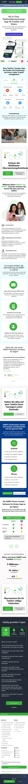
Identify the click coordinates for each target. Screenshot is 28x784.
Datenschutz (9, 771)
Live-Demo (19, 414)
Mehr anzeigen (14, 703)
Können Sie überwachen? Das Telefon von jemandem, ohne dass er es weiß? (12, 646)
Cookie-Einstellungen (6, 773)
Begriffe (3, 771)
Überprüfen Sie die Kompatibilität (19, 173)
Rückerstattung (16, 771)
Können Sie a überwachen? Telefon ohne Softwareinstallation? (11, 680)
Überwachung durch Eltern (19, 728)
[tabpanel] (14, 367)
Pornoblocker (5, 741)
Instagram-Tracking (6, 725)
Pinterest (18, 753)
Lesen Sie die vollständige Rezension (12, 537)
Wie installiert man (6, 755)
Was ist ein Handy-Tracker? (9, 642)
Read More (14, 778)
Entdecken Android (7, 493)
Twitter (17, 751)
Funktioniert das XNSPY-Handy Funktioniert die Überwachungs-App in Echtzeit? (12, 669)
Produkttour (4, 750)
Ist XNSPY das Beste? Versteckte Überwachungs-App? (10, 675)
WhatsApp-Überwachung (7, 722)
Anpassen (20, 781)
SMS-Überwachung (6, 731)
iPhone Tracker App (19, 725)
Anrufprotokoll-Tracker (7, 729)
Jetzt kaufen (19, 1)
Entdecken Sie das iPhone (19, 493)
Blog (3, 757)
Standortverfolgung (6, 734)
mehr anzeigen (7, 371)
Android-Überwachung (20, 722)
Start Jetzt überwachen (8, 608)
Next (16, 546)
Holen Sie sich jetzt (8, 414)
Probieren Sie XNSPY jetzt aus (14, 34)
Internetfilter (5, 743)
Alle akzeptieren (9, 781)
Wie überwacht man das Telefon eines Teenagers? (12, 651)
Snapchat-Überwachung (7, 724)
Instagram (18, 757)
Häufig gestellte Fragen (7, 751)
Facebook (18, 750)
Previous (11, 546)
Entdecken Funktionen (7, 173)
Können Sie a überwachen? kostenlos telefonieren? (12, 695)
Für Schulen (17, 731)
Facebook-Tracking (6, 727)
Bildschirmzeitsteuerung (7, 745)
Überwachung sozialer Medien (7, 739)
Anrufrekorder (5, 736)
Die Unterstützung (6, 753)
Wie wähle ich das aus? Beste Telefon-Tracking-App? (12, 657)
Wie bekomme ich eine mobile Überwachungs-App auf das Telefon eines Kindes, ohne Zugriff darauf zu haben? (11, 688)
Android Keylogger (6, 732)
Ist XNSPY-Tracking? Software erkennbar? (10, 662)
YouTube (18, 755)
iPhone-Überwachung (20, 724)
